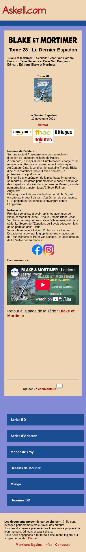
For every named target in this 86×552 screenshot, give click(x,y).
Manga (16, 484)
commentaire (47, 389)
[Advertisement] (43, 349)
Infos (48, 544)
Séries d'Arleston (24, 436)
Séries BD (18, 420)
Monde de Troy (22, 452)
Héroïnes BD (20, 500)
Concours (62, 544)
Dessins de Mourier (26, 468)
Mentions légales (29, 544)
